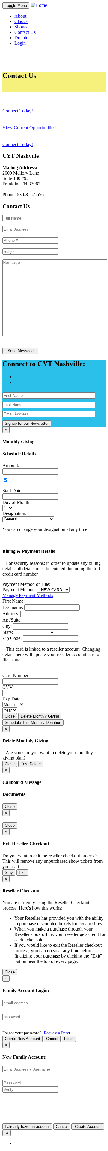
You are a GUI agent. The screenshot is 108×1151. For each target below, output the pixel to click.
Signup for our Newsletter (27, 423)
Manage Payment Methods (27, 595)
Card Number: (16, 675)
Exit (22, 872)
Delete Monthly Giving (40, 716)
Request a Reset (57, 1032)
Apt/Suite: (12, 619)
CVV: (8, 687)
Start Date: (12, 490)
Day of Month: (16, 502)
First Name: (13, 601)
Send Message (21, 351)
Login (69, 1038)
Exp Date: (12, 698)
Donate (21, 37)
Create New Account (22, 1038)
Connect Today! (17, 110)
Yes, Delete (31, 764)
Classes (21, 21)
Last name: (12, 607)
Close (10, 716)
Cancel (52, 1038)
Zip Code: (12, 638)
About (20, 16)
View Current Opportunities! (29, 127)
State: (7, 632)
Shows (20, 26)
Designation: (14, 513)
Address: (10, 613)
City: (7, 626)
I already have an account (27, 1126)
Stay (9, 872)
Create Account (88, 1126)
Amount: (10, 465)
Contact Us (25, 32)
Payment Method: (19, 589)
